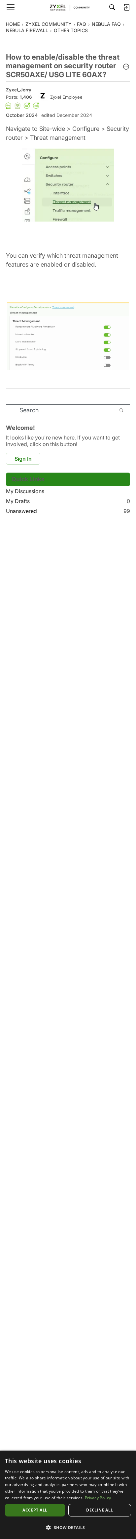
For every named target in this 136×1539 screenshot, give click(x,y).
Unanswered (68, 511)
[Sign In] (126, 7)
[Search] (112, 7)
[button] (126, 67)
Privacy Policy (98, 1498)
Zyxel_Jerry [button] (18, 89)
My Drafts (68, 501)
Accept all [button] (34, 1510)
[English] (68, 7)
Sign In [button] (23, 458)
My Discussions (25, 491)
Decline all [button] (99, 1510)
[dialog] (68, 1495)
